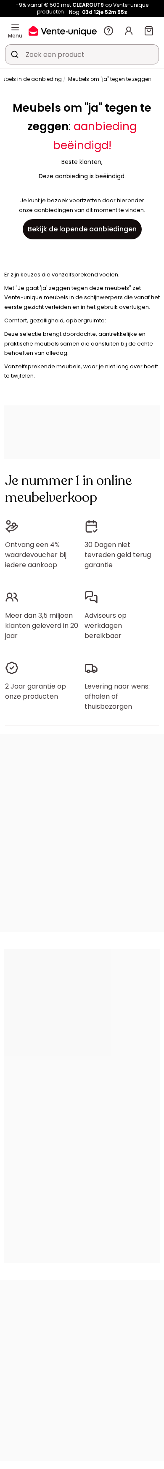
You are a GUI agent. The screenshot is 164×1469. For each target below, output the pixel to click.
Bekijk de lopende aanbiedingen (82, 229)
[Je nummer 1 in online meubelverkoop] (63, 31)
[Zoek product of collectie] (14, 54)
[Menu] (15, 27)
